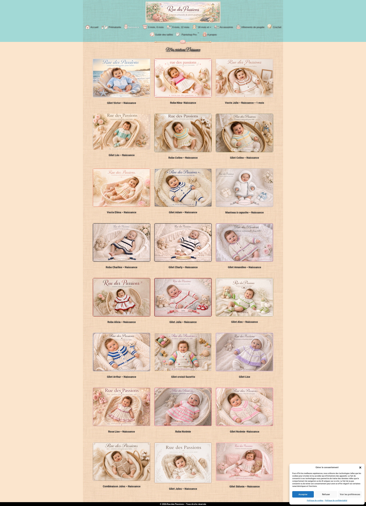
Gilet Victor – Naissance (121, 102)
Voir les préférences (350, 494)
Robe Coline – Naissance (183, 157)
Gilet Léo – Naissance (122, 155)
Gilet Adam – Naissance (183, 212)
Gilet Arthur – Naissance (121, 376)
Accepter (303, 494)
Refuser (326, 494)
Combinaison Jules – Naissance (121, 486)
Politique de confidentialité (336, 501)
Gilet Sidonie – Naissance (244, 486)
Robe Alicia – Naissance (122, 322)
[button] (360, 467)
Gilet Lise (244, 376)
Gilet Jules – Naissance (183, 488)
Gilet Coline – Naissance (244, 157)
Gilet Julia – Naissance (183, 322)
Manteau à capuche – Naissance (244, 212)
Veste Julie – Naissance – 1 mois (244, 102)
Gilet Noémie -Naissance (244, 431)
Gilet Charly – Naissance (183, 267)
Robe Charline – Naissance (121, 267)
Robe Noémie (183, 431)
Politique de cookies (315, 501)
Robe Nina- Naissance (183, 102)
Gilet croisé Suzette (183, 376)
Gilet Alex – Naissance (244, 321)
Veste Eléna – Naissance (121, 212)
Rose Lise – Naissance (121, 431)
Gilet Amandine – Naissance (244, 267)
